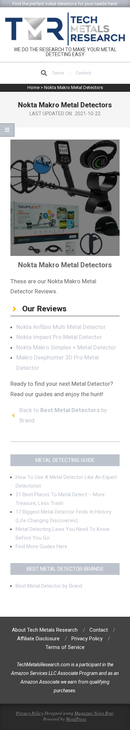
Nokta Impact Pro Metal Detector (59, 336)
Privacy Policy (29, 713)
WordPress (76, 719)
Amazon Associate (40, 682)
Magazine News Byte (94, 713)
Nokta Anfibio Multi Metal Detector (61, 326)
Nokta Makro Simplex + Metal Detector (66, 347)
